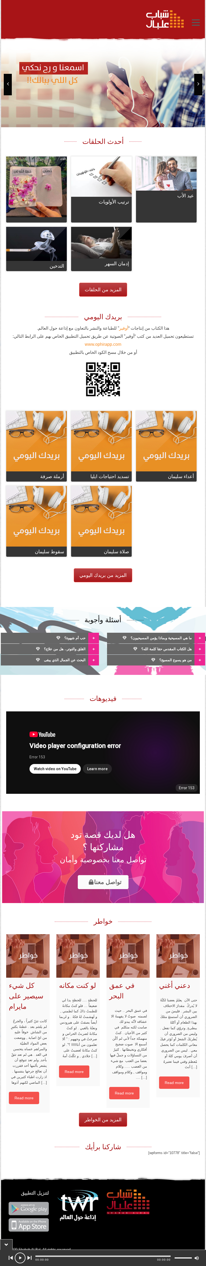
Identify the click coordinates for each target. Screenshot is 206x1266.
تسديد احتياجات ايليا (109, 476)
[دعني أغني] (178, 956)
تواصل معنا (108, 882)
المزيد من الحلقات (103, 289)
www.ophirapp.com (103, 344)
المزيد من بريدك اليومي (103, 575)
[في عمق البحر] (128, 956)
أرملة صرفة (52, 476)
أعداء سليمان (181, 476)
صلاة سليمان (116, 551)
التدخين (57, 266)
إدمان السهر (117, 263)
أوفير (123, 328)
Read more (24, 1098)
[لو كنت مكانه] (78, 956)
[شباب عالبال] (96, 19)
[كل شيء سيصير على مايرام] (28, 956)
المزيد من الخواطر (103, 1119)
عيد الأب (185, 195)
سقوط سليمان (49, 551)
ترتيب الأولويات (114, 202)
